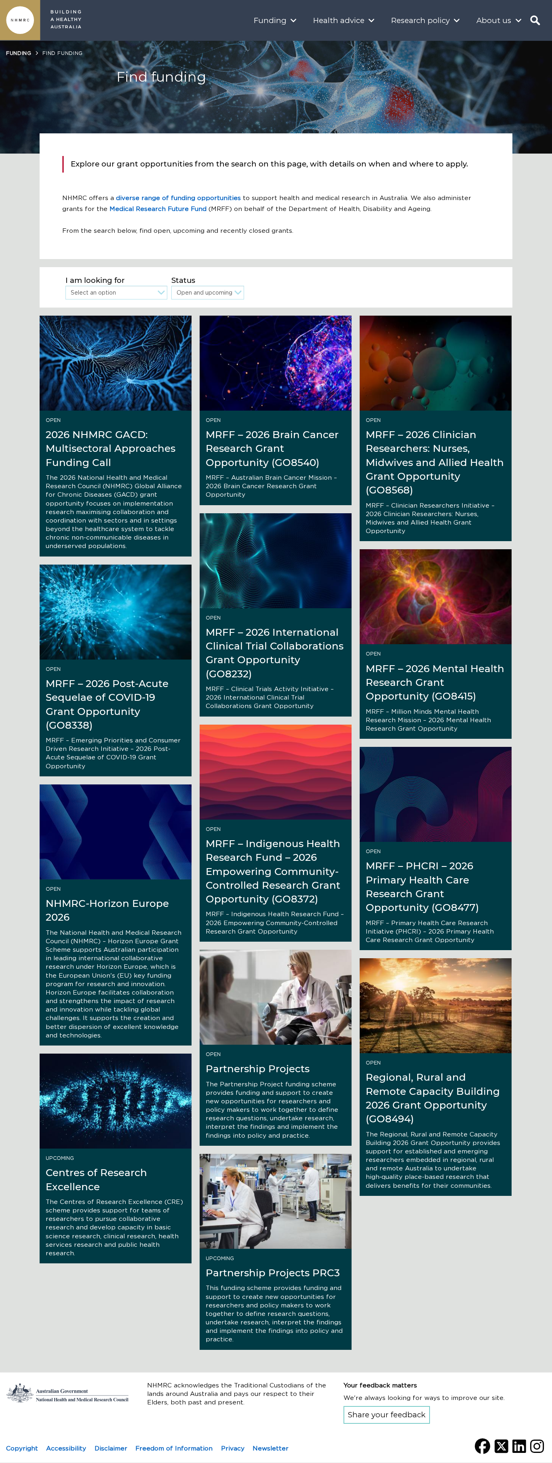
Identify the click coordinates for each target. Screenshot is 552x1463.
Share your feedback (387, 1414)
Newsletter (271, 1448)
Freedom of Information (174, 1448)
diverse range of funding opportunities (178, 198)
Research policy (420, 20)
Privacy (232, 1448)
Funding (270, 20)
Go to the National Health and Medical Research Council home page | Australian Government (67, 1393)
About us (493, 20)
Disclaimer (111, 1448)
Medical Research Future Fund (158, 209)
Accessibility (66, 1448)
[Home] (20, 20)
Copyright (22, 1448)
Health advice (338, 20)
